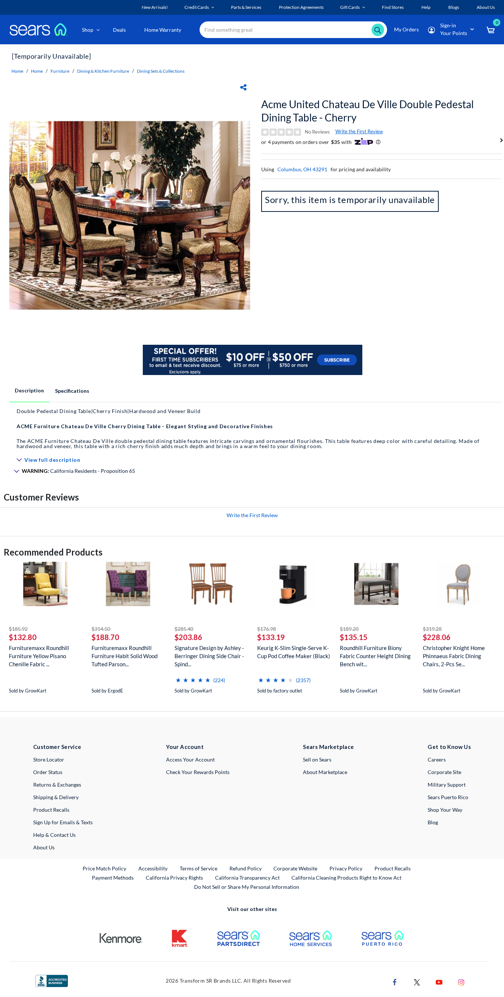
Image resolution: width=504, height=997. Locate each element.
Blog (433, 822)
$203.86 (188, 637)
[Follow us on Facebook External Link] (394, 981)
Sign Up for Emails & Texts (63, 822)
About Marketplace (325, 772)
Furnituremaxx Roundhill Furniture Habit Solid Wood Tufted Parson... (125, 655)
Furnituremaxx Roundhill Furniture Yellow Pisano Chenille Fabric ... (39, 655)
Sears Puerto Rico (448, 797)
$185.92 (18, 629)
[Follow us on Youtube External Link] (439, 981)
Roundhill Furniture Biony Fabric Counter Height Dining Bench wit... (375, 655)
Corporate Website (295, 868)
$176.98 (266, 629)
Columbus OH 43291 (302, 169)
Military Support (447, 784)
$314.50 (101, 629)
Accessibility (153, 868)
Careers (437, 759)
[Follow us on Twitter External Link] (417, 981)
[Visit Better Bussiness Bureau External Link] (51, 980)
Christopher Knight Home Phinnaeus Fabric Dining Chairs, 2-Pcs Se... (454, 655)
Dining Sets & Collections (160, 71)
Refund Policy (245, 868)
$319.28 (432, 629)
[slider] (193, 677)
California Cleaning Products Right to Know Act (346, 877)
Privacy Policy (345, 868)
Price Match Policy (104, 868)
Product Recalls (51, 810)
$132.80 (23, 637)
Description (29, 390)
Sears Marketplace (328, 746)
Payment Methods (113, 877)
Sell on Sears (317, 759)
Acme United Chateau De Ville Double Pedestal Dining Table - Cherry (367, 111)
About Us (44, 847)
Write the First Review (359, 131)
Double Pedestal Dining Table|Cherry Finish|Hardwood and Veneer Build (109, 411)
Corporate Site (444, 772)
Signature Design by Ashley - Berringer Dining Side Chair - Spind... (209, 655)
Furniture (60, 71)
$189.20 (349, 629)
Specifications (72, 391)
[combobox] (293, 29)
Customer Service (57, 746)
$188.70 (105, 637)
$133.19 (271, 637)
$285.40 (184, 629)
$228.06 (437, 637)
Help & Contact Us (54, 835)
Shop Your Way (445, 810)
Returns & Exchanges (57, 784)
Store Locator (48, 759)
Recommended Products (53, 552)
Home (17, 71)
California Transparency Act (247, 877)
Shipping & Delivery (56, 797)
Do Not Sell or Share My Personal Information (246, 887)
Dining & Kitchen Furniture (103, 71)
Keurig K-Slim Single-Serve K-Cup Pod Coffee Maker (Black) (293, 651)
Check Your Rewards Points (197, 772)
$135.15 (353, 637)
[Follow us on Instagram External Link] (461, 981)
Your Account (185, 746)
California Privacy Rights (174, 877)
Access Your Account (190, 759)
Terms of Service (198, 868)
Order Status (47, 772)
